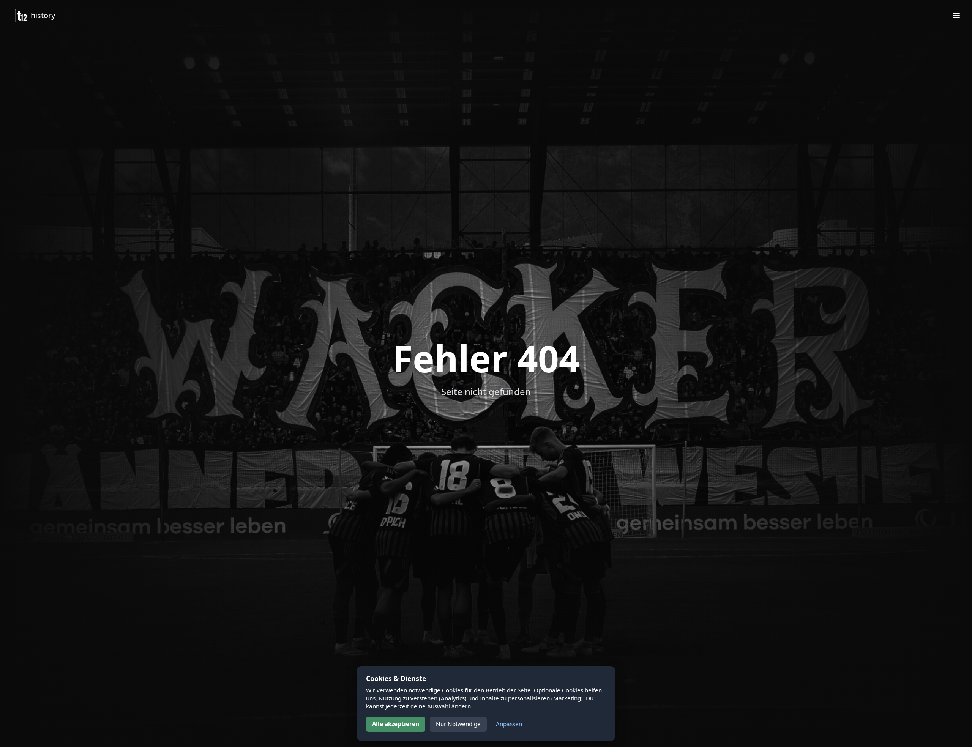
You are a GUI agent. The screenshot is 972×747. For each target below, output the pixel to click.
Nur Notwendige (458, 724)
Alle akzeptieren (395, 724)
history (43, 15)
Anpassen (509, 724)
